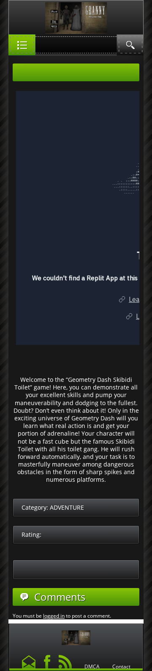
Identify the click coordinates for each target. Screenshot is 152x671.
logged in (54, 615)
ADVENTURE (67, 507)
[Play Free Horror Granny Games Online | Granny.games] (76, 635)
